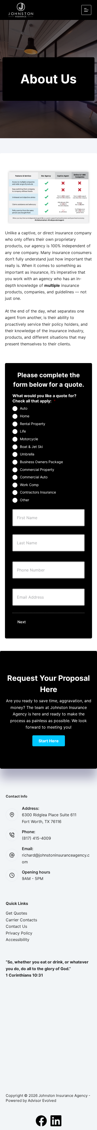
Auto (23, 408)
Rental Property (32, 424)
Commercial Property (37, 469)
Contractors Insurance (38, 492)
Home (24, 416)
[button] (48, 740)
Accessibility (17, 939)
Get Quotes (16, 913)
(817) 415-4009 (36, 838)
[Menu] (86, 10)
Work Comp (29, 485)
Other (24, 500)
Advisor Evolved (42, 1100)
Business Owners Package (41, 462)
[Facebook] (41, 1120)
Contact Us (16, 926)
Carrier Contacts (21, 919)
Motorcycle (29, 439)
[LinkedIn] (55, 1120)
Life (23, 431)
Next (21, 622)
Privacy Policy (19, 933)
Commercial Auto (34, 477)
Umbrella (27, 454)
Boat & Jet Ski (31, 446)
